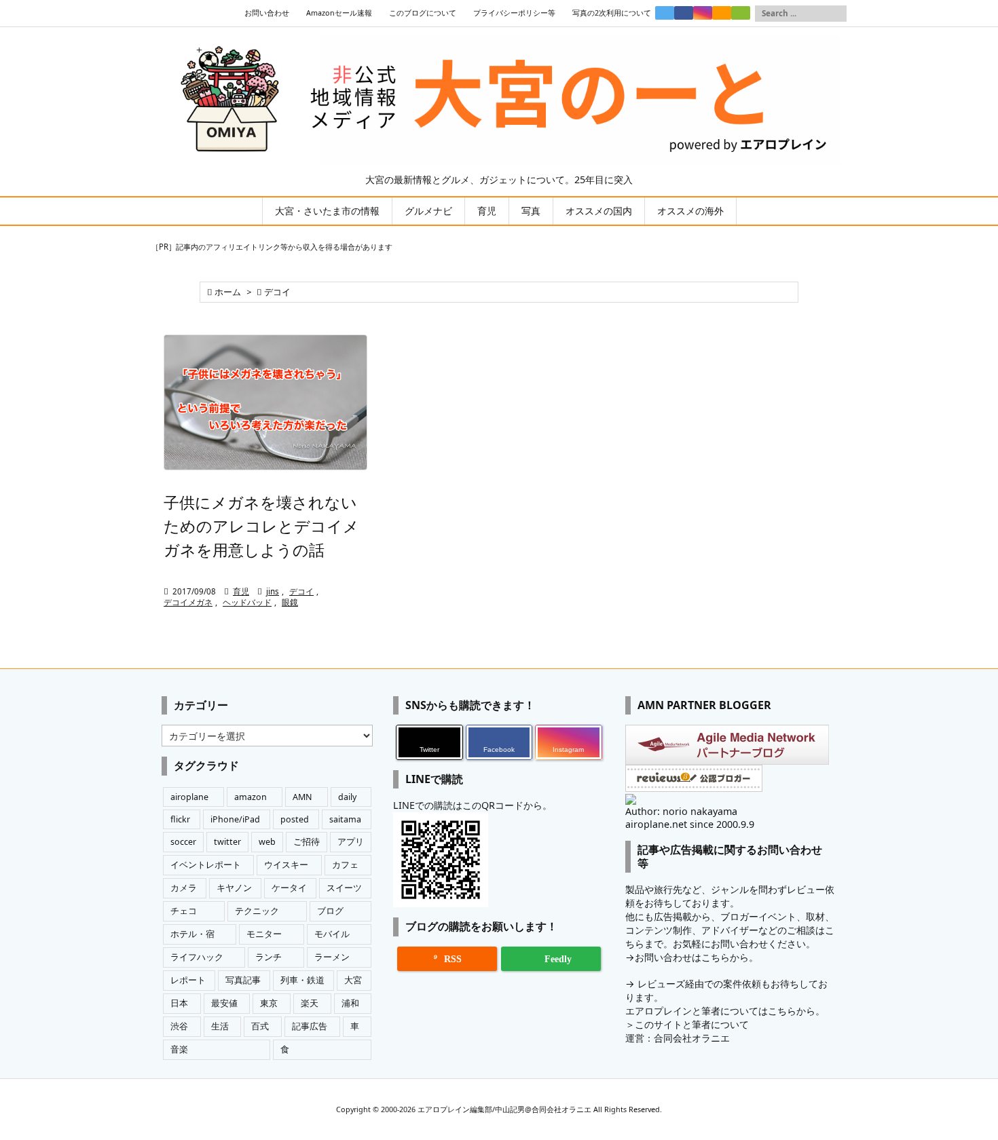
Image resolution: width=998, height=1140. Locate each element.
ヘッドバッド (247, 602)
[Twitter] (664, 13)
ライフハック (196, 957)
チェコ (183, 911)
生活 (220, 1026)
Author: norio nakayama (681, 811)
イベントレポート (205, 865)
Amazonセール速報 (339, 13)
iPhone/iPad (235, 819)
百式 (260, 1026)
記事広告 (309, 1026)
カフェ (345, 865)
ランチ (268, 957)
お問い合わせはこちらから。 (696, 957)
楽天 (309, 1003)
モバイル (332, 934)
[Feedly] (740, 13)
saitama (345, 819)
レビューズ (661, 983)
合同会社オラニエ (692, 1037)
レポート (188, 980)
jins (272, 591)
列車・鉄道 (302, 980)
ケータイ (289, 888)
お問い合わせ (266, 13)
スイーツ (344, 888)
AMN (302, 797)
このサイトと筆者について (692, 1024)
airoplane (189, 797)
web (267, 842)
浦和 (350, 1003)
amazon (250, 797)
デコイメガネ (188, 602)
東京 (269, 1003)
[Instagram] (702, 13)
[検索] (836, 13)
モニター (264, 934)
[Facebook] (683, 13)
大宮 (353, 980)
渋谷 (179, 1026)
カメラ (183, 888)
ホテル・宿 (192, 934)
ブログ (330, 911)
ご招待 (306, 842)
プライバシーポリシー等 (514, 13)
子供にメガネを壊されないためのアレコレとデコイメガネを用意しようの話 (261, 525)
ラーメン (332, 957)
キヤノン (234, 888)
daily (347, 797)
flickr (180, 819)
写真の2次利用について (611, 13)
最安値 (224, 1003)
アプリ (350, 842)
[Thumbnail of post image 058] (265, 402)
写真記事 (243, 980)
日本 (179, 1003)
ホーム (228, 292)
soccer (183, 842)
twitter (227, 842)
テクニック (257, 911)
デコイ (301, 591)
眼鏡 (290, 602)
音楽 (179, 1049)
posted (294, 819)
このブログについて (422, 13)
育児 (241, 591)
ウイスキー (286, 865)
